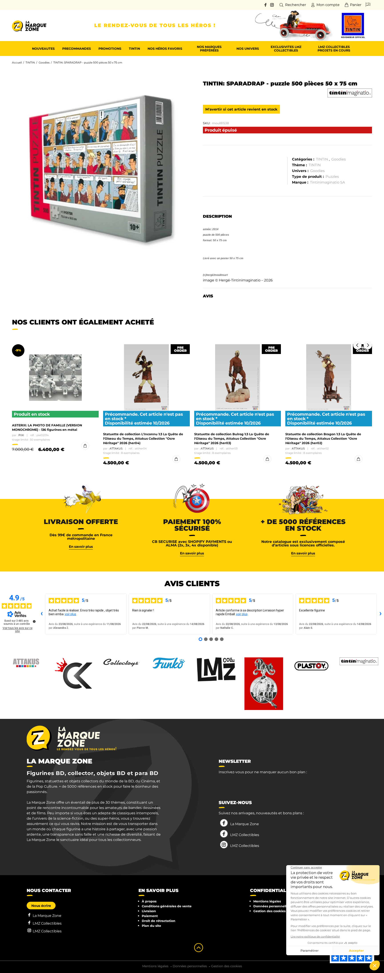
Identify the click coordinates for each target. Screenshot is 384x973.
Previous (357, 345)
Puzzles (332, 176)
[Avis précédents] (41, 614)
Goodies (44, 62)
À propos (149, 901)
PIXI (21, 435)
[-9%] (55, 377)
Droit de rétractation (158, 921)
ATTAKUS (116, 448)
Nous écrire (41, 906)
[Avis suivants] (380, 614)
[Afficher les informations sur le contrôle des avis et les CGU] (34, 621)
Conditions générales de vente (167, 906)
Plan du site (151, 926)
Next (368, 345)
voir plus (70, 614)
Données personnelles (271, 906)
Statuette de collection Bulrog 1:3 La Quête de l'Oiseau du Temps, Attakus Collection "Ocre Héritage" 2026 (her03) (231, 438)
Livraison (149, 911)
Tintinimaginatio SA (327, 182)
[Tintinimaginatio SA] (350, 93)
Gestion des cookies (269, 911)
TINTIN (30, 62)
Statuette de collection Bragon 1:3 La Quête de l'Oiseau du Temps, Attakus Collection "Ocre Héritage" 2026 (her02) (323, 438)
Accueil (17, 62)
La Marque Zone (244, 824)
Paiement (150, 916)
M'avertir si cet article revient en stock (241, 109)
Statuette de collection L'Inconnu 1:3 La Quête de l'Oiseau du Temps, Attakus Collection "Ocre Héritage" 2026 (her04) (143, 438)
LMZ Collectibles (244, 835)
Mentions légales (267, 901)
